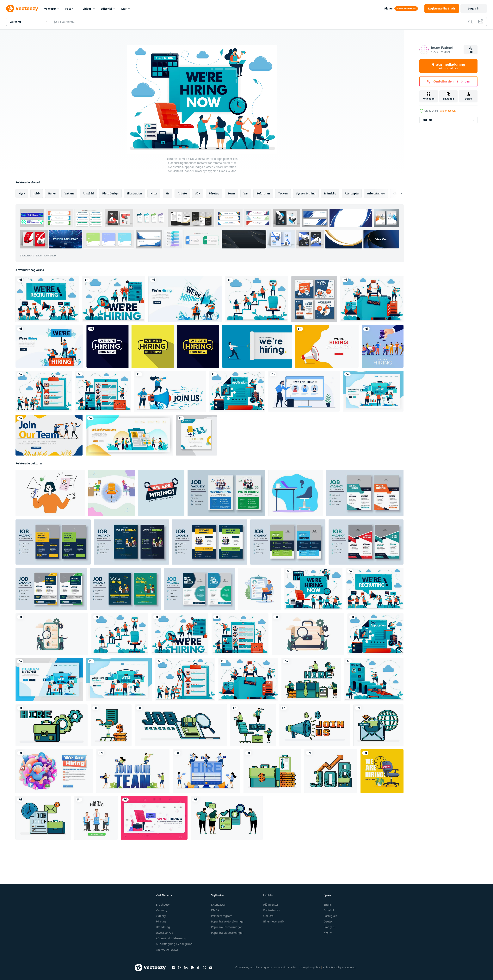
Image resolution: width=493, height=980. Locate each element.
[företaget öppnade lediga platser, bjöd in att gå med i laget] (96, 818)
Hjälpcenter (270, 904)
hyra (22, 193)
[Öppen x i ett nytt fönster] (204, 967)
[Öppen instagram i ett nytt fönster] (179, 967)
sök (197, 193)
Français (329, 927)
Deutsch (329, 921)
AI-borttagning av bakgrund (174, 944)
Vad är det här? (448, 110)
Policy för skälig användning (339, 967)
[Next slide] (397, 193)
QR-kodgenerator (167, 949)
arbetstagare (376, 193)
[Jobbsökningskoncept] (308, 634)
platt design (110, 193)
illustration (134, 193)
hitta (154, 193)
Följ (470, 51)
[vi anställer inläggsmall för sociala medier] (314, 299)
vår (245, 193)
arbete (182, 193)
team (231, 193)
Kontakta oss (271, 910)
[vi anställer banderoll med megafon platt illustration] (327, 346)
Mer (123, 8)
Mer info (427, 119)
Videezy (161, 916)
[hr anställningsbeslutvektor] (383, 346)
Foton (69, 8)
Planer (388, 8)
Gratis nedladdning (448, 66)
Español (329, 910)
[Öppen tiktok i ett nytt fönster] (198, 967)
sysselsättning (306, 193)
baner (52, 193)
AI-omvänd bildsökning (171, 938)
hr (167, 193)
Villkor (294, 967)
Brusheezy (162, 904)
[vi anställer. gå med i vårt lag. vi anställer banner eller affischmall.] (304, 391)
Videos (87, 8)
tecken (283, 193)
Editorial (106, 8)
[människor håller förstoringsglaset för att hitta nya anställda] (51, 634)
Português (330, 916)
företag (214, 193)
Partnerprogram (221, 916)
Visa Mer (381, 239)
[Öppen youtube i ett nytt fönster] (210, 967)
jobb (37, 193)
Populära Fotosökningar (226, 927)
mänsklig (330, 193)
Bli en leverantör (274, 921)
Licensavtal (218, 904)
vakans (69, 193)
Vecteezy (161, 910)
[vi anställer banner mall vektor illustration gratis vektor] (152, 346)
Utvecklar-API (164, 932)
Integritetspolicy (310, 967)
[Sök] (470, 21)
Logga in (473, 8)
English (328, 904)
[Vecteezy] (22, 8)
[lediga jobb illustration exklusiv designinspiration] (259, 589)
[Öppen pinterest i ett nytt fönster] (192, 967)
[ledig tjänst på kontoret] (111, 493)
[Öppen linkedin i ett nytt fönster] (186, 967)
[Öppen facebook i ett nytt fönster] (173, 967)
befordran (263, 193)
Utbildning (163, 927)
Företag (161, 921)
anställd (88, 193)
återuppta (352, 193)
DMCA (215, 910)
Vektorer (50, 8)
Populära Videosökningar (227, 932)
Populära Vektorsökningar (228, 921)
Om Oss (268, 916)
